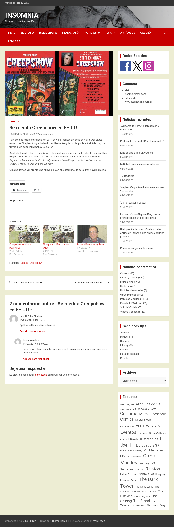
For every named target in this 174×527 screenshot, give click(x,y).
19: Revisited (127, 175)
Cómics (14, 121)
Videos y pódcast (130, 311)
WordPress (99, 520)
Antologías (127, 404)
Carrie (136, 408)
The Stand (141, 501)
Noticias (90, 32)
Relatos (153, 468)
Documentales (127, 427)
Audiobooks (125, 409)
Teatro (134, 480)
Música (124, 456)
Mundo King (126, 281)
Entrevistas (147, 425)
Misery (138, 450)
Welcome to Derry (156, 505)
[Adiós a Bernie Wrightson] (92, 234)
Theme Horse (59, 520)
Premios (139, 469)
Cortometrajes (134, 413)
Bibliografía (48, 32)
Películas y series (130, 298)
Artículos (127, 32)
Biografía (27, 32)
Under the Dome (138, 506)
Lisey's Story (127, 450)
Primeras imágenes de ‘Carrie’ (136, 248)
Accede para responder (33, 331)
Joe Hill (127, 445)
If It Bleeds (132, 439)
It (161, 438)
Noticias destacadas (131, 290)
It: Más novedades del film (89, 282)
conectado (41, 374)
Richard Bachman (128, 474)
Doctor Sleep (143, 419)
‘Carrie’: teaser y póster (133, 202)
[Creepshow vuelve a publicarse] (24, 234)
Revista (110, 32)
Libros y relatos (129, 277)
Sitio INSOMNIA (129, 307)
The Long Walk (138, 491)
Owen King (144, 463)
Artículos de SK (148, 404)
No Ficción (136, 456)
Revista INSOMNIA (130, 303)
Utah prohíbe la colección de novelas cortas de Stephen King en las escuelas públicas (142, 233)
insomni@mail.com (135, 93)
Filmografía (70, 32)
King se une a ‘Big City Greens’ (137, 152)
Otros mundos (128, 294)
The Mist (152, 491)
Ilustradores (149, 439)
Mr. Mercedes (153, 450)
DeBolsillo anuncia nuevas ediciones (140, 164)
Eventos (128, 432)
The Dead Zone (144, 486)
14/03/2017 (15, 134)
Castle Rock (148, 408)
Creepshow (36, 262)
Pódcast (14, 41)
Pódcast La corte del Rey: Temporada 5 (142, 141)
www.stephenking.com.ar (138, 101)
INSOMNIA (22, 15)
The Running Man (141, 496)
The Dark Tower (139, 483)
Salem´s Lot (146, 474)
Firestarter (143, 433)
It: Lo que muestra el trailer (29, 282)
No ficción (126, 286)
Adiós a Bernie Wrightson (90, 244)
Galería (145, 32)
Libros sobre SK (147, 445)
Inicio (11, 32)
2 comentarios (45, 134)
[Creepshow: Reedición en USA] (58, 234)
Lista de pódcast (129, 353)
